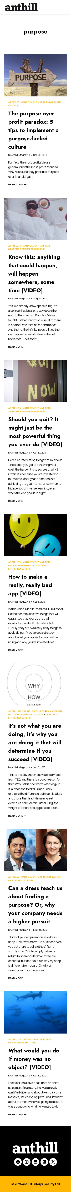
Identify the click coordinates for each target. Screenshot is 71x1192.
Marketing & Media (19, 565)
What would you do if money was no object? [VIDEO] (33, 1059)
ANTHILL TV (14, 245)
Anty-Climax (30, 1039)
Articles (13, 102)
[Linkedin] (35, 1162)
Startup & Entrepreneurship (26, 249)
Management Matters (35, 102)
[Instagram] (27, 1162)
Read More (17, 184)
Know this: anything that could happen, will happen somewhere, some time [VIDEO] (34, 273)
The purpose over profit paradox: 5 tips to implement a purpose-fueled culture (33, 130)
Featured (46, 1039)
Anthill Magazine (20, 155)
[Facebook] (18, 1162)
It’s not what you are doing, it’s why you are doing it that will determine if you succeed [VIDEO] (34, 742)
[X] (53, 1162)
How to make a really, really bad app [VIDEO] (30, 585)
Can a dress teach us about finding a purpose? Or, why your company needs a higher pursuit (35, 904)
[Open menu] (63, 7)
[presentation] (35, 75)
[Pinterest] (44, 1162)
